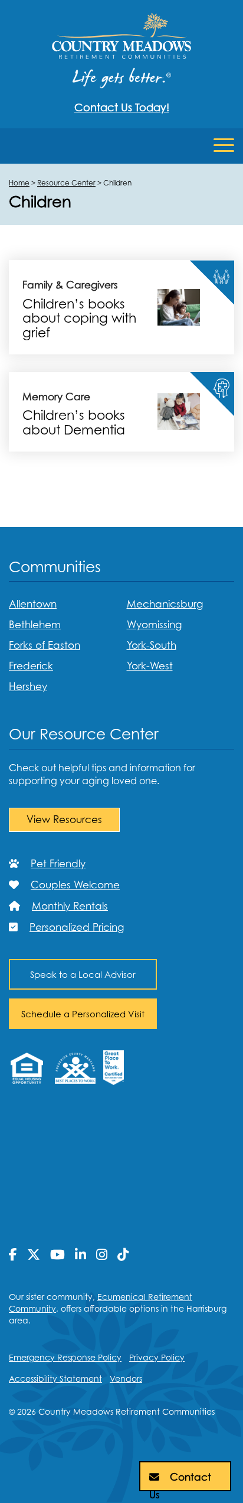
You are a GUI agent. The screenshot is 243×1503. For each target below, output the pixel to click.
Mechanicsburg (165, 604)
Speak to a (83, 974)
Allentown (33, 604)
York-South (151, 645)
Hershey (28, 686)
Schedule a (83, 1013)
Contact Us (180, 1481)
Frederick (31, 666)
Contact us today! (121, 107)
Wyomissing (154, 625)
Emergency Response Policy (65, 1357)
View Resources (64, 819)
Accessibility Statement (55, 1378)
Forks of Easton (44, 645)
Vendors (126, 1378)
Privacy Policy (157, 1357)
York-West (150, 666)
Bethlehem (35, 625)
